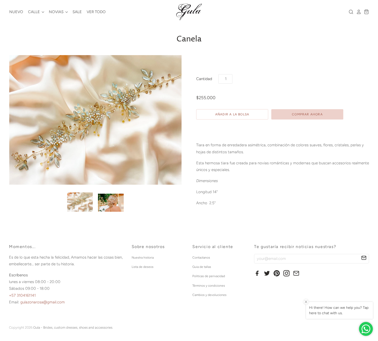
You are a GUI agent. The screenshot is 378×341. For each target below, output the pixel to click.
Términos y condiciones (208, 285)
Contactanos (201, 257)
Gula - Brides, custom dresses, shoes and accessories (72, 327)
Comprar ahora (307, 114)
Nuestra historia (143, 257)
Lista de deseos (143, 267)
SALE (77, 12)
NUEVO (16, 12)
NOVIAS (57, 12)
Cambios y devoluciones (209, 295)
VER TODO (96, 12)
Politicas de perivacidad (208, 276)
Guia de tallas (201, 267)
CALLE (34, 12)
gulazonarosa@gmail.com (42, 302)
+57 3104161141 (22, 295)
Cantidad (204, 78)
